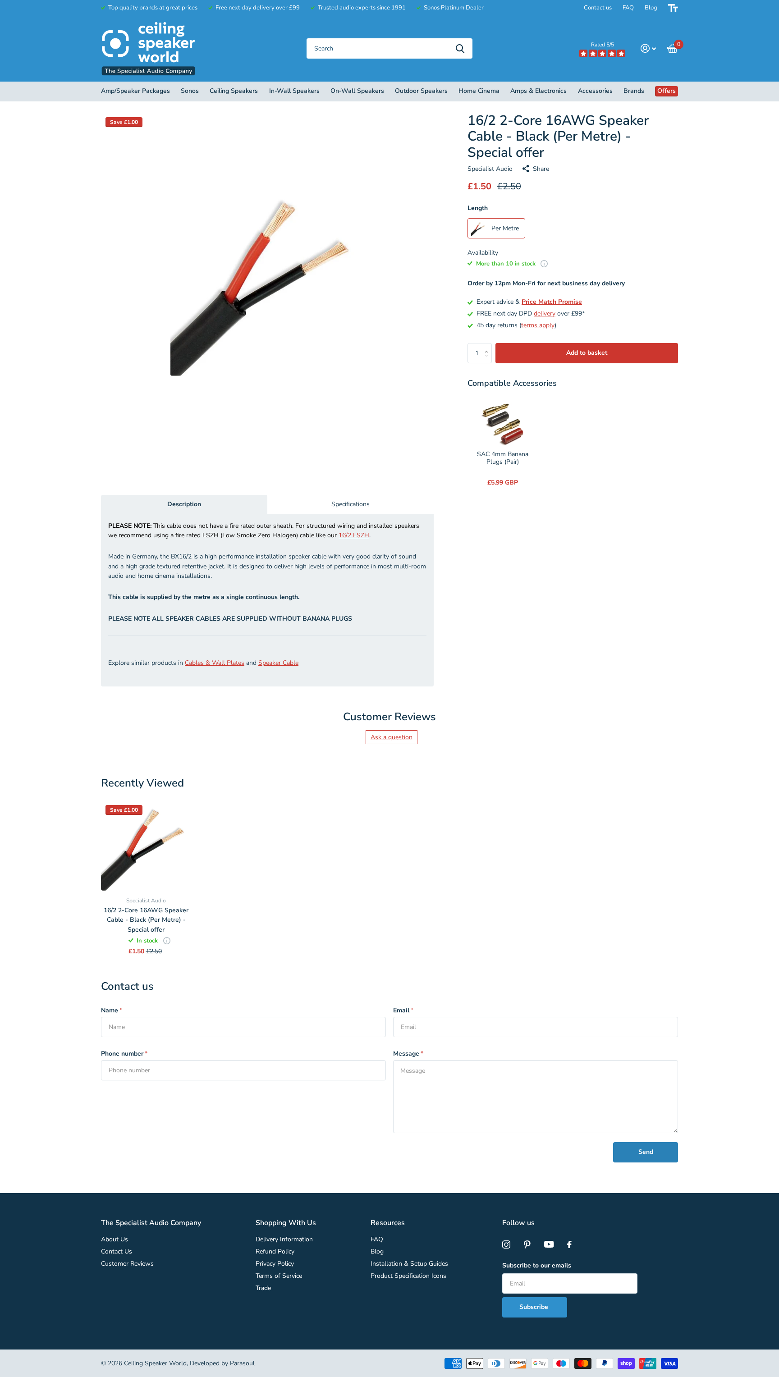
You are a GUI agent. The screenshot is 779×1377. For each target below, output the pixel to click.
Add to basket (586, 352)
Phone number (124, 1053)
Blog (651, 8)
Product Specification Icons (408, 1276)
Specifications (350, 504)
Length (477, 208)
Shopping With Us (286, 1223)
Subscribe (534, 1307)
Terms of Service (279, 1276)
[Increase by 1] (488, 346)
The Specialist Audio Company (151, 1223)
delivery (544, 313)
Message (408, 1053)
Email (403, 1010)
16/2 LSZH (354, 535)
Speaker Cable (278, 663)
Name (111, 1010)
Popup (544, 264)
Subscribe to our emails (536, 1265)
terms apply (537, 325)
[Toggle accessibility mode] (673, 8)
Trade (263, 1288)
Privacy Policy (275, 1263)
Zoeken (460, 48)
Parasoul (242, 1363)
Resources (388, 1223)
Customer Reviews (127, 1263)
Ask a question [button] (391, 737)
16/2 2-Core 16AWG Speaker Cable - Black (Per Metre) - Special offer (146, 920)
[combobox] (389, 48)
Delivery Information (284, 1239)
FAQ (628, 8)
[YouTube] (549, 1244)
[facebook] (569, 1244)
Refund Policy (275, 1251)
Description (184, 504)
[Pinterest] (527, 1244)
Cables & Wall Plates (214, 663)
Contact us (598, 8)
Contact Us (116, 1251)
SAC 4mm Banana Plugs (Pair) (502, 458)
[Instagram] (506, 1244)
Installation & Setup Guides (409, 1263)
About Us (114, 1239)
